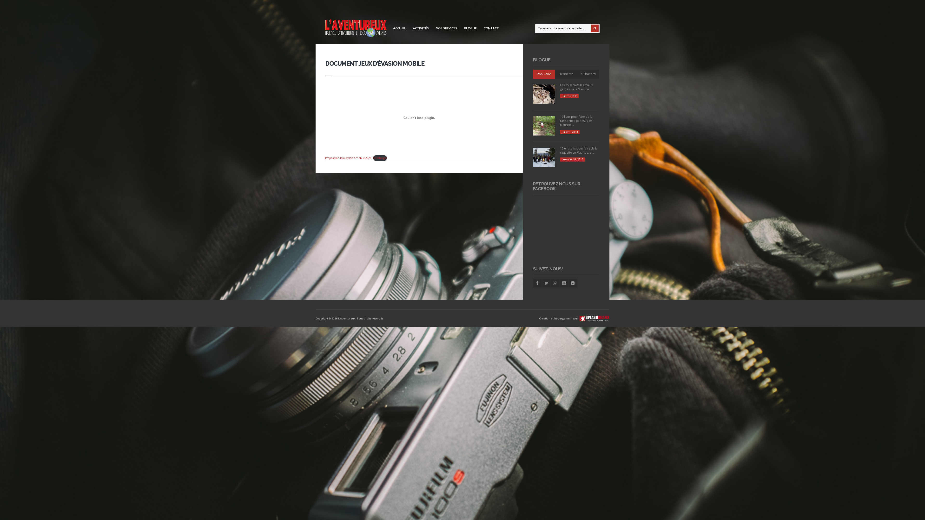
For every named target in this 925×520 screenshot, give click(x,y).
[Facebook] (537, 283)
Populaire (544, 74)
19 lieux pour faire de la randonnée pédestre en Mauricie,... (576, 121)
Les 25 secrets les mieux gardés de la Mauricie (576, 87)
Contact (491, 28)
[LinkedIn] (573, 283)
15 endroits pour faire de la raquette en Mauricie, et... (579, 150)
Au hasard (588, 74)
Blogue (470, 28)
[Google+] (555, 283)
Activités (421, 28)
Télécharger (380, 158)
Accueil (399, 28)
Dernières (566, 74)
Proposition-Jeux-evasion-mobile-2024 (348, 158)
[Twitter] (546, 283)
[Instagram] (564, 283)
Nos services (446, 28)
